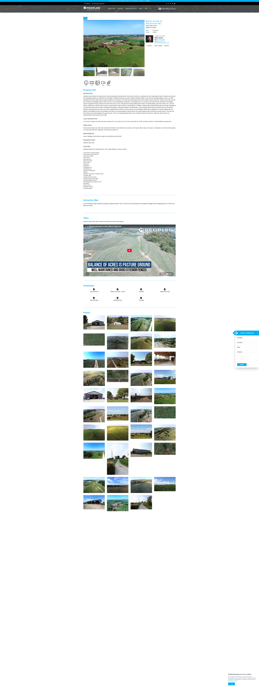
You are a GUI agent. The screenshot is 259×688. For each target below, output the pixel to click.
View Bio (166, 45)
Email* (238, 347)
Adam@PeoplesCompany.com (161, 42)
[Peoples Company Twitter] (168, 3)
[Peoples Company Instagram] (170, 3)
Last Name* (239, 342)
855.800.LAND (161, 39)
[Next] (142, 43)
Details (148, 1)
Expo (146, 8)
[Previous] (86, 43)
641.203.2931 (161, 41)
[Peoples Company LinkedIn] (172, 3)
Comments (239, 351)
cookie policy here (233, 680)
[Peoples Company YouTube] (174, 3)
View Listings (158, 45)
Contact (149, 45)
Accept (231, 683)
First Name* (239, 337)
